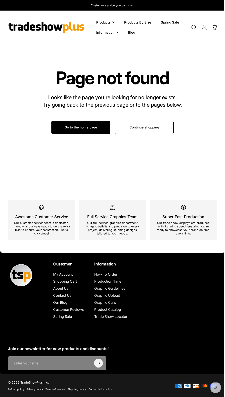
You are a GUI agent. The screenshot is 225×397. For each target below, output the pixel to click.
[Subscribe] (98, 363)
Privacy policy (35, 389)
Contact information (100, 389)
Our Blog (60, 302)
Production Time (107, 281)
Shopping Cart (65, 281)
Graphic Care (105, 302)
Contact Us (62, 295)
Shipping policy (77, 389)
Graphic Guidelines (109, 288)
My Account (63, 274)
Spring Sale (62, 316)
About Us (60, 288)
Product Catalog (107, 309)
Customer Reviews (68, 309)
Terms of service (55, 389)
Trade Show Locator (110, 316)
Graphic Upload (107, 295)
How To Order (105, 274)
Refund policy (16, 389)
